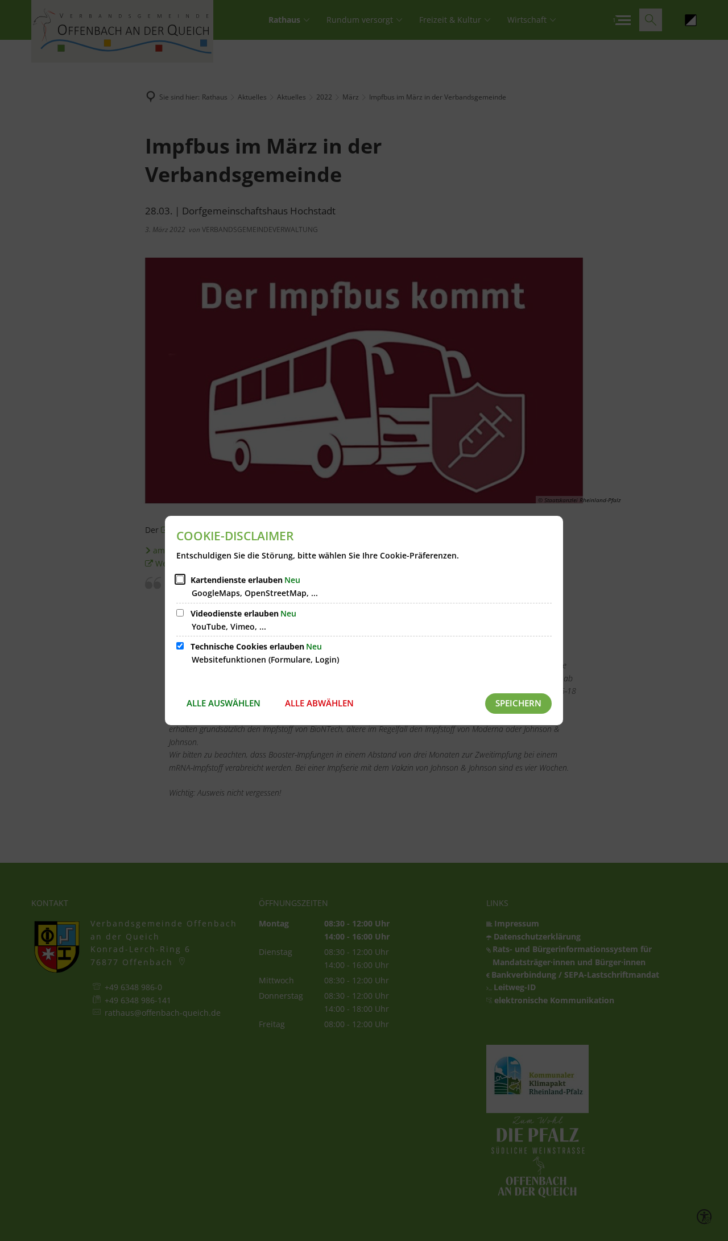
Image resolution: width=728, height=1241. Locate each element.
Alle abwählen (319, 703)
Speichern (518, 703)
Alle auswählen (223, 703)
